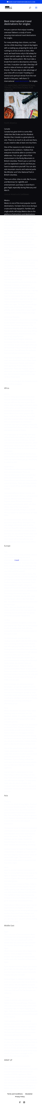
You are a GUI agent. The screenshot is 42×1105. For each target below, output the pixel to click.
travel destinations (22, 81)
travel (17, 560)
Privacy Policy (20, 1097)
